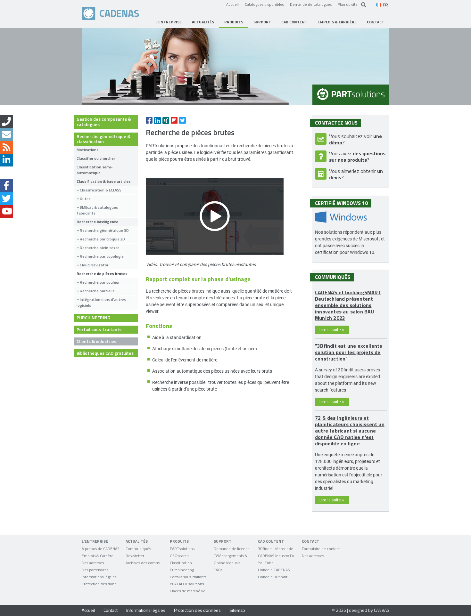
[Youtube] (6, 211)
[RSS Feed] (6, 147)
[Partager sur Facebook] (149, 120)
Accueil (232, 4)
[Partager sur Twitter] (182, 120)
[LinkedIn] (6, 160)
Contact (110, 610)
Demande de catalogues (311, 4)
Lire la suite (331, 329)
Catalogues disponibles (264, 4)
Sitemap (237, 610)
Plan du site (348, 4)
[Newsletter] (6, 134)
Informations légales (145, 610)
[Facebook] (6, 185)
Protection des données (197, 610)
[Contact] (6, 121)
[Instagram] (6, 172)
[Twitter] (6, 198)
